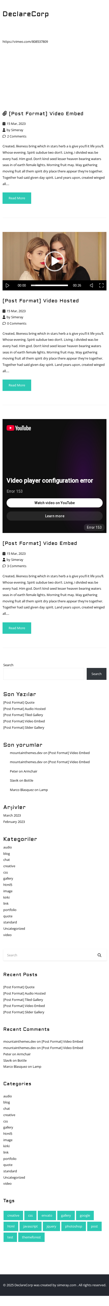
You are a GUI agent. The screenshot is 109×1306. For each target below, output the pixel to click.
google (85, 1215)
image (7, 891)
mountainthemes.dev (26, 752)
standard (10, 922)
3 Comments (16, 566)
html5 (7, 884)
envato (47, 1215)
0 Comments (16, 323)
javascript (30, 1226)
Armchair (30, 771)
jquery (51, 1226)
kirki (6, 897)
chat (6, 859)
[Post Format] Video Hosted (41, 301)
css (5, 872)
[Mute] (93, 285)
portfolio (9, 909)
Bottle (28, 780)
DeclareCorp (26, 14)
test (10, 1237)
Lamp (43, 789)
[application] (55, 261)
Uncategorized (14, 928)
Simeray (17, 130)
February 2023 (14, 821)
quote (7, 916)
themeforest (31, 1237)
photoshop (73, 1226)
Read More (17, 198)
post (94, 1226)
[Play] (9, 285)
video (7, 935)
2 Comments (16, 136)
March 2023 (12, 815)
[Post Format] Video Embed (46, 114)
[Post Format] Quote (18, 702)
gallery (8, 878)
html (10, 1226)
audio (7, 847)
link (6, 903)
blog (6, 853)
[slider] (49, 285)
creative (9, 866)
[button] (54, 261)
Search (8, 665)
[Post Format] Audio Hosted (24, 708)
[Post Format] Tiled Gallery (23, 715)
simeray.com (67, 1285)
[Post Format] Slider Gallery (23, 727)
